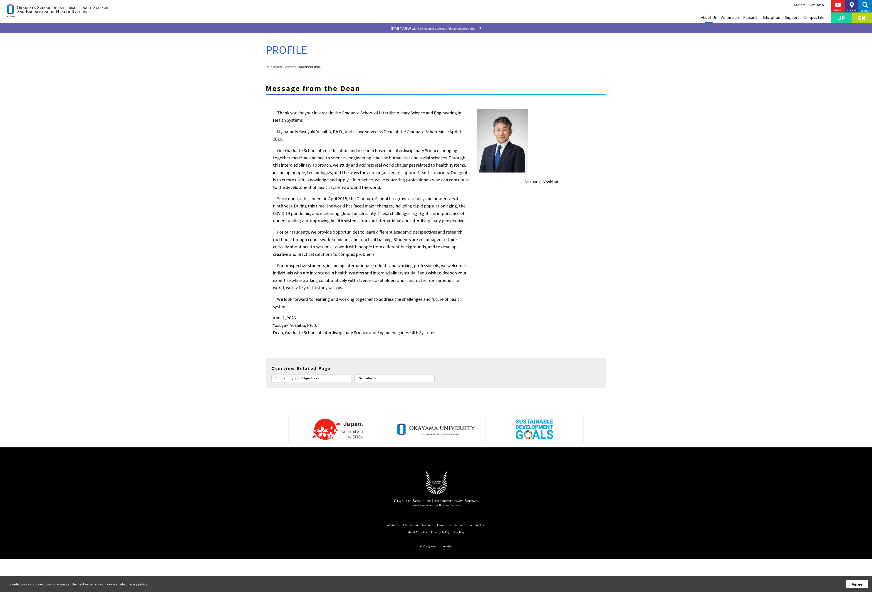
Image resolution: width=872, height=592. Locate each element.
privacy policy (136, 584)
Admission (730, 17)
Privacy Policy (440, 532)
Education (771, 17)
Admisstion (410, 525)
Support (792, 17)
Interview (433, 28)
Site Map (459, 532)
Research (750, 17)
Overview (289, 66)
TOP (268, 66)
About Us (709, 17)
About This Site (417, 532)
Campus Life (813, 17)
